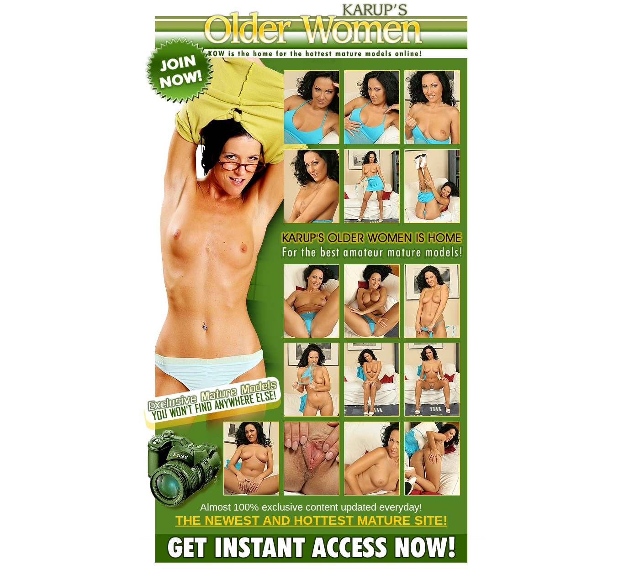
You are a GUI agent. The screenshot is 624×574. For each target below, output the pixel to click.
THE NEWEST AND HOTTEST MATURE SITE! (311, 520)
